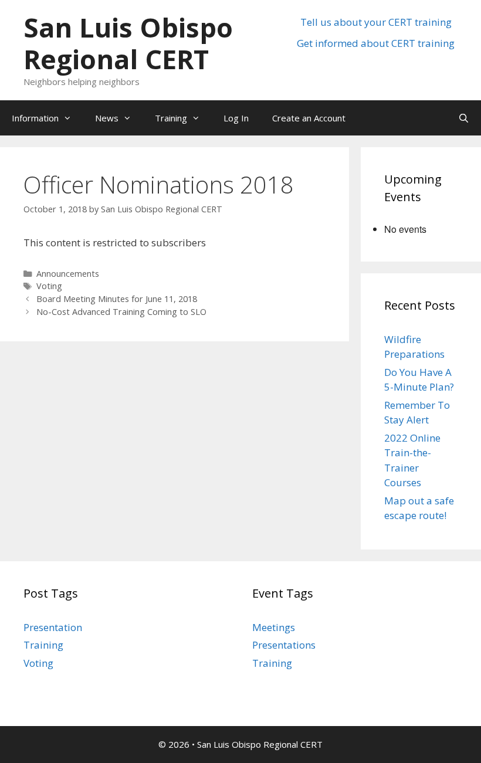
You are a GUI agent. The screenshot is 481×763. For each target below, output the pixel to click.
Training (171, 118)
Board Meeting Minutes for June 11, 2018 (116, 298)
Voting (49, 285)
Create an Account (308, 118)
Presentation (52, 627)
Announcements (67, 273)
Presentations (284, 645)
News (106, 118)
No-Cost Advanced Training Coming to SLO (121, 311)
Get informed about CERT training (376, 43)
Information (35, 118)
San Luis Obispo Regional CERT (128, 43)
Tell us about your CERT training (376, 22)
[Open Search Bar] (463, 117)
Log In (236, 118)
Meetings (273, 627)
